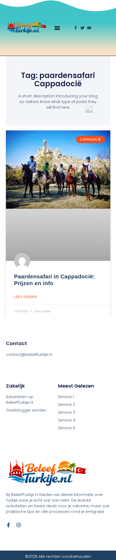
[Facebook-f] (8, 525)
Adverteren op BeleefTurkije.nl (19, 399)
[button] (57, 27)
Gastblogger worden (26, 410)
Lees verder (25, 297)
